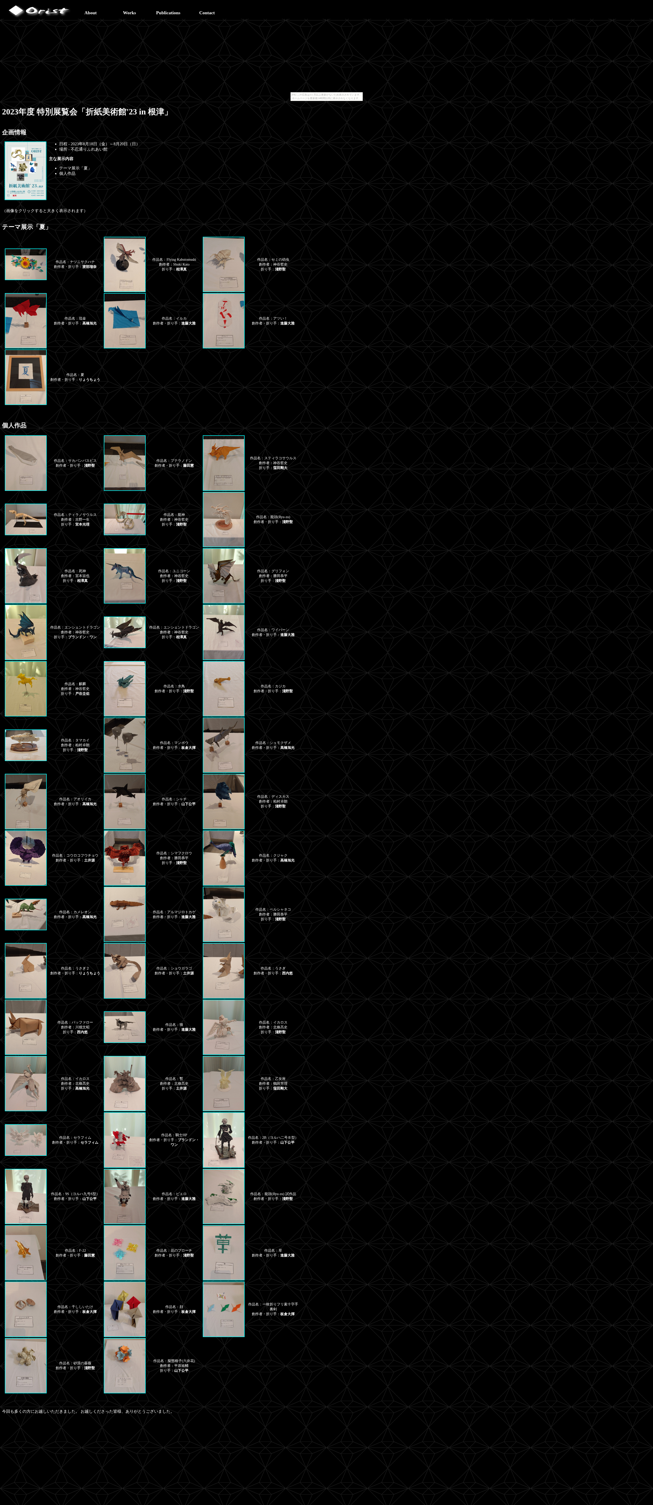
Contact (207, 12)
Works (129, 12)
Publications (168, 12)
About (90, 12)
